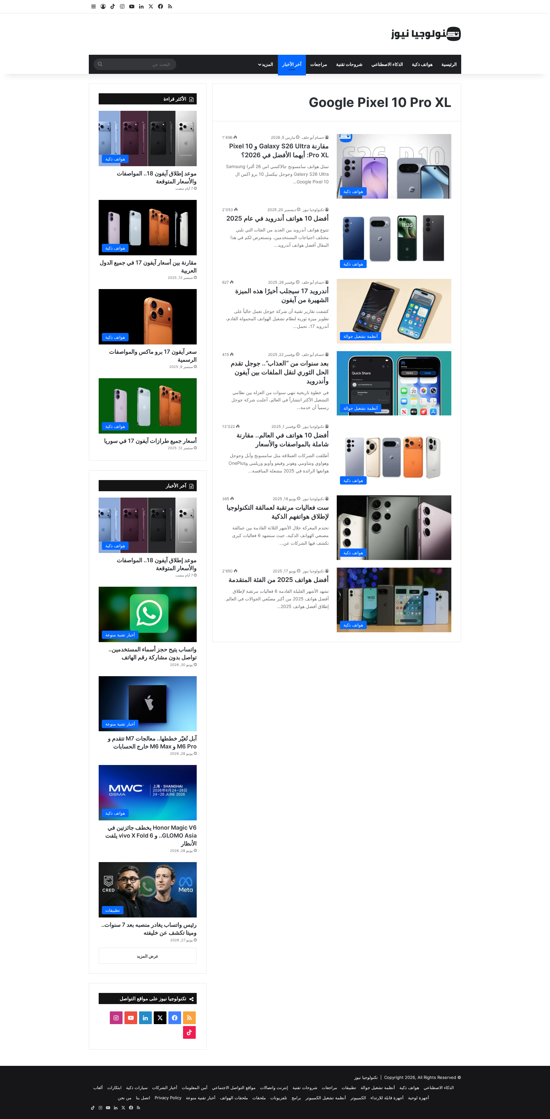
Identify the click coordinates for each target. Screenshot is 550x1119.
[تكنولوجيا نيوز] (426, 34)
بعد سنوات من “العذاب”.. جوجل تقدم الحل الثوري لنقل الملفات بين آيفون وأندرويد (280, 372)
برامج (296, 1097)
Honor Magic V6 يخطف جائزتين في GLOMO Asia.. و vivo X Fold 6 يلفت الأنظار (151, 835)
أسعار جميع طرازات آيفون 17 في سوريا (150, 440)
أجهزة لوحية (418, 1097)
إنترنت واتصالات (274, 1087)
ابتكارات (114, 1087)
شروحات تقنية (349, 64)
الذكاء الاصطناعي (387, 64)
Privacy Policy (168, 1097)
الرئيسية (449, 64)
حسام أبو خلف (313, 137)
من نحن (124, 1097)
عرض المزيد (148, 956)
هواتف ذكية (422, 64)
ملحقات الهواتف (234, 1097)
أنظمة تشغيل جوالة (378, 1087)
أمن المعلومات (195, 1087)
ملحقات (259, 1097)
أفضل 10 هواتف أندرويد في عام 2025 (277, 218)
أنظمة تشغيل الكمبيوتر (326, 1097)
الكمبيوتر (358, 1097)
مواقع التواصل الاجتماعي (234, 1087)
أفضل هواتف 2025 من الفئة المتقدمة (279, 580)
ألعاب (98, 1087)
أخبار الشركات (164, 1087)
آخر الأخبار (291, 64)
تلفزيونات (278, 1097)
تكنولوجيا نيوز (313, 209)
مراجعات (318, 64)
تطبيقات (349, 1087)
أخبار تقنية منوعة (200, 1097)
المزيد (267, 64)
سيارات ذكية (137, 1087)
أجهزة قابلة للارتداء (387, 1097)
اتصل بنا (143, 1097)
